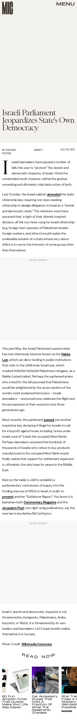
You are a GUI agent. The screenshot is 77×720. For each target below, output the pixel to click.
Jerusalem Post (13, 508)
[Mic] (7, 8)
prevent (7, 496)
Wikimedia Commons (37, 644)
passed (49, 419)
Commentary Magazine (40, 502)
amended (54, 194)
